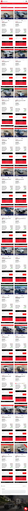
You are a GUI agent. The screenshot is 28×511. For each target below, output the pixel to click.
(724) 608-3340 (11, 47)
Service (23, 3)
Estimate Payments (7, 43)
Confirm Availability (7, 41)
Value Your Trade (7, 123)
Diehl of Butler (3, 47)
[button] (13, 14)
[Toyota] (1, 1)
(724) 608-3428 (5, 3)
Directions (14, 3)
